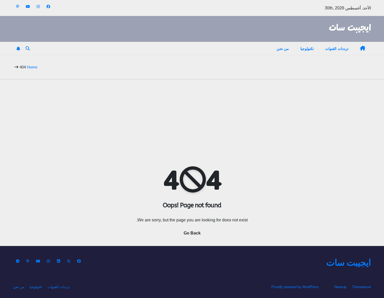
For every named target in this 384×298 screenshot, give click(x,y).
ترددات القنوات (336, 48)
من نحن (283, 48)
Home (32, 67)
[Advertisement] (192, 118)
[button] (28, 48)
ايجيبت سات (350, 28)
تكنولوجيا (307, 48)
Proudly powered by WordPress (295, 287)
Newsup (340, 287)
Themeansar (361, 287)
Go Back (192, 233)
